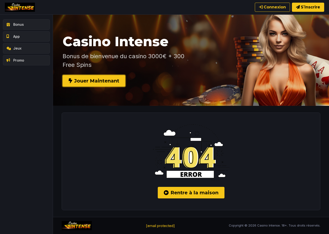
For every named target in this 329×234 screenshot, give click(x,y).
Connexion (275, 7)
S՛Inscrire (310, 7)
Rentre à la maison (194, 193)
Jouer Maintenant (96, 81)
